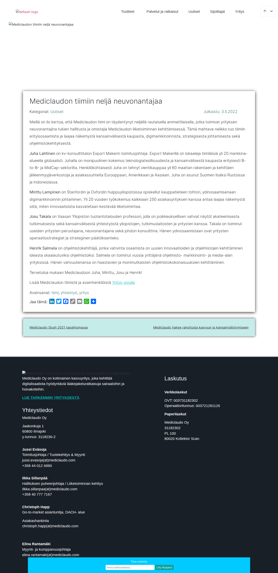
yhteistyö (69, 292)
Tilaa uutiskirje (139, 561)
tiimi (55, 292)
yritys (84, 292)
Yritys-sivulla (123, 282)
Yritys (239, 12)
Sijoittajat (217, 12)
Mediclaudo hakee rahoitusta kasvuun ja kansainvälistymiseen (200, 327)
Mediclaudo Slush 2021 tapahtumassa (59, 327)
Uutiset (194, 12)
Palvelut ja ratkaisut (162, 12)
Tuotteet (127, 12)
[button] (128, 12)
